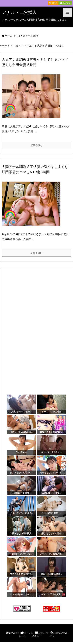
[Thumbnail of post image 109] (32, 206)
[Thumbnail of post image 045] (32, 98)
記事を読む (36, 145)
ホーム (8, 35)
